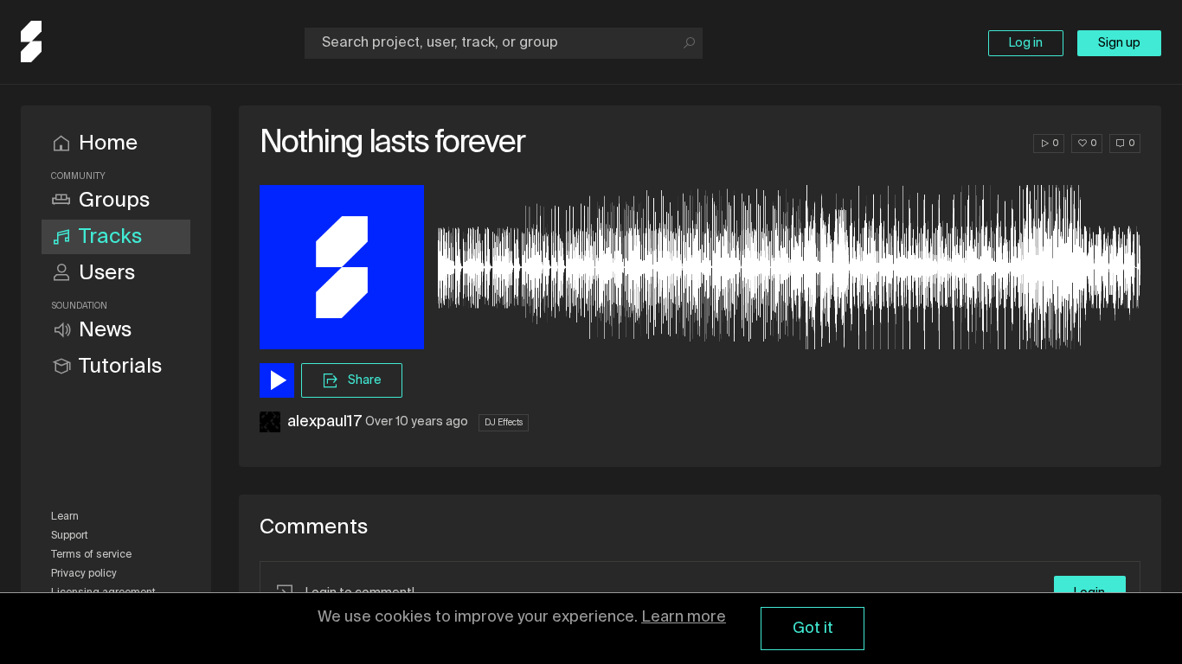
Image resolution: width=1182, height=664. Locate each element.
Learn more (683, 617)
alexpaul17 (324, 422)
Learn (65, 517)
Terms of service (91, 555)
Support (69, 536)
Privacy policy (84, 574)
